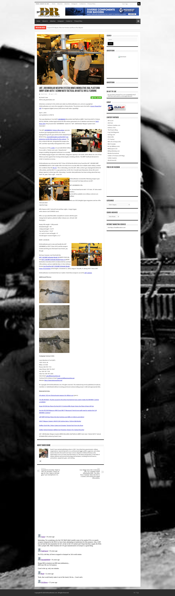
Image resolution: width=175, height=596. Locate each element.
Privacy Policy (91, 4)
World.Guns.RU (112, 160)
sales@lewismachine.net (53, 376)
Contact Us (82, 4)
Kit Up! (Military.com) (114, 146)
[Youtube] (127, 4)
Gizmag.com (111, 134)
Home (53, 4)
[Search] (138, 3)
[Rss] (123, 4)
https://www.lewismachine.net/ (53, 380)
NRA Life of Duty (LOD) (114, 141)
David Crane (44, 94)
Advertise (66, 4)
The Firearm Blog (113, 130)
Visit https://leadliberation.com (116, 227)
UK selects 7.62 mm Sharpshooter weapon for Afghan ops (56, 395)
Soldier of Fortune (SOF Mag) (116, 155)
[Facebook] (125, 4)
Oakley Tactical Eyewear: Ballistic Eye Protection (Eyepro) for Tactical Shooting (61, 430)
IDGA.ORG (111, 137)
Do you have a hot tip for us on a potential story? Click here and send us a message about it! (122, 95)
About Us (59, 4)
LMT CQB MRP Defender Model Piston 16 (53, 259)
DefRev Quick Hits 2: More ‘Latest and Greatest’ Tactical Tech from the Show (61, 425)
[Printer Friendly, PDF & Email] (96, 97)
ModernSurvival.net (113, 153)
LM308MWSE (62, 119)
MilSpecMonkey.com (114, 151)
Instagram (74, 4)
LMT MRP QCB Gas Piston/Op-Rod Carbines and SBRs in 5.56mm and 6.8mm (61, 417)
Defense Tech (112, 127)
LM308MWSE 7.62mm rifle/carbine (54, 130)
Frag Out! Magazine (113, 132)
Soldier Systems (112, 158)
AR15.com (110, 120)
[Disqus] (70, 506)
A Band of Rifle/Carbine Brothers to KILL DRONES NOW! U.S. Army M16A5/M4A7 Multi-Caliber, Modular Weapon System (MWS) (83, 27)
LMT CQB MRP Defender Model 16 (49, 257)
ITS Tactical (111, 139)
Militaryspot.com (112, 148)
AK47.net (110, 123)
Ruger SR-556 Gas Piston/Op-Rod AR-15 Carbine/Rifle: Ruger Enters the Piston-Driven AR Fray (66, 406)
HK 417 (55, 168)
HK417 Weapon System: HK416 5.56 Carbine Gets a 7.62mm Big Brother (60, 421)
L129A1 (53, 148)
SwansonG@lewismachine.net (65, 378)
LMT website (88, 273)
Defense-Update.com (114, 125)
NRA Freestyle (112, 144)
